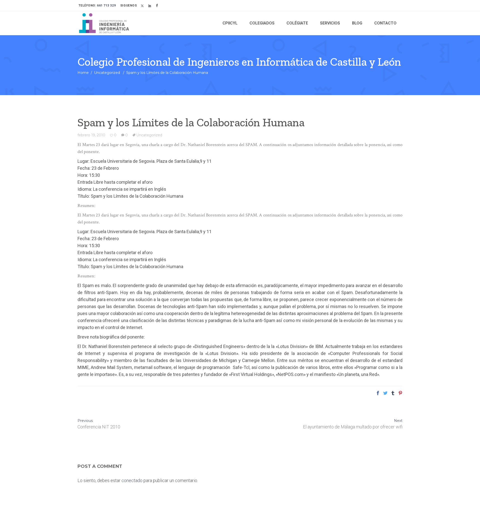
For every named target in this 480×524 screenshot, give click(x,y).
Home (83, 72)
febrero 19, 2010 (91, 135)
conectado (132, 480)
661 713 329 (106, 5)
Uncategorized (107, 72)
